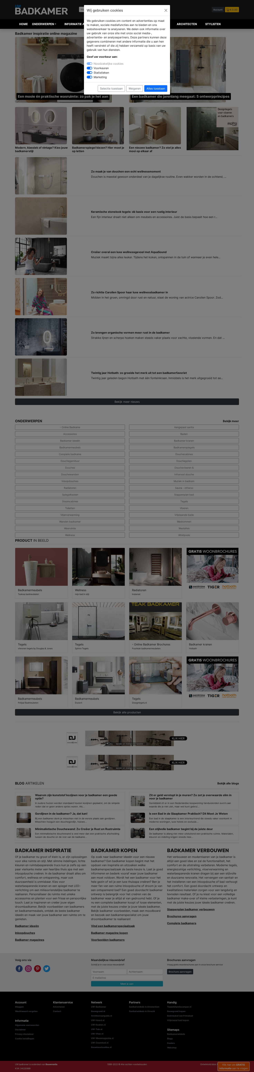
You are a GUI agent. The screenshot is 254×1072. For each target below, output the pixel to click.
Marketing (100, 77)
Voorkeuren (101, 68)
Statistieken (101, 72)
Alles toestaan (156, 88)
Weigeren (135, 88)
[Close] (166, 10)
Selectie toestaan (111, 88)
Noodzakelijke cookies (108, 63)
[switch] (89, 68)
